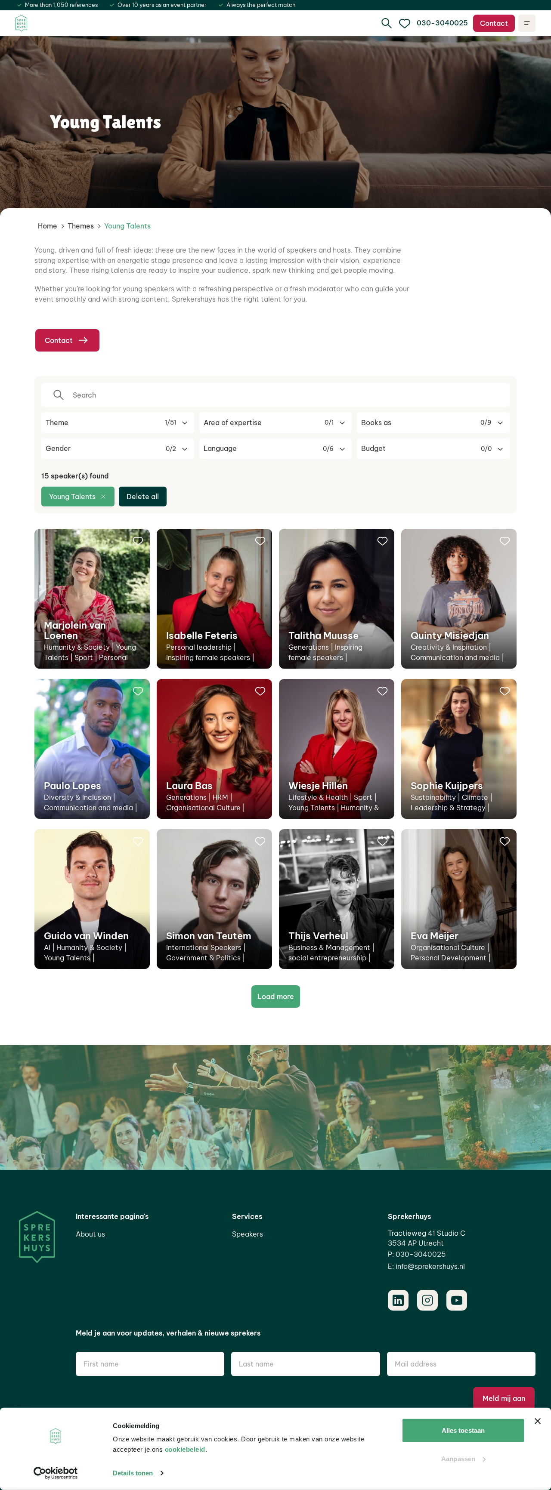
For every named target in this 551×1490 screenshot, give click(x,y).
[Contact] (405, 23)
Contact (494, 23)
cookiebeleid (185, 1449)
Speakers (247, 1234)
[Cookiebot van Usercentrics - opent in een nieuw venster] (55, 1473)
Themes (81, 226)
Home (47, 226)
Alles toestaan (463, 1430)
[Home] (21, 23)
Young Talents (72, 496)
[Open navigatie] (527, 23)
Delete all (143, 496)
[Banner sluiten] (538, 1421)
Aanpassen (458, 1458)
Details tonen (133, 1473)
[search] (386, 23)
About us (90, 1234)
